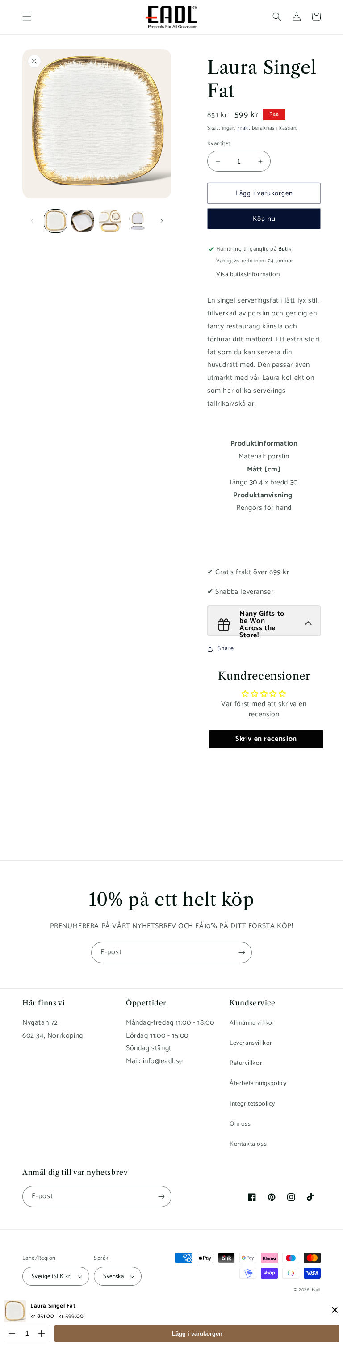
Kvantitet (218, 143)
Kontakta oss (248, 1144)
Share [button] (226, 649)
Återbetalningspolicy (258, 1083)
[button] (27, 16)
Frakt (244, 128)
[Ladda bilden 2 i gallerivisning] (82, 221)
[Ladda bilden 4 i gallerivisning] (137, 221)
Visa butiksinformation (248, 274)
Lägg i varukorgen (197, 1333)
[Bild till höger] (162, 221)
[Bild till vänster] (32, 221)
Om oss (240, 1124)
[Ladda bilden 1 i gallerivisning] (55, 221)
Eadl (316, 1289)
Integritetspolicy (252, 1104)
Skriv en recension (266, 739)
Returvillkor (246, 1063)
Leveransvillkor (251, 1043)
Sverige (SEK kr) (51, 1276)
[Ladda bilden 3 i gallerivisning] (110, 221)
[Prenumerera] (241, 952)
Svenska (113, 1276)
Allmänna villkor (252, 1023)
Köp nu (264, 218)
